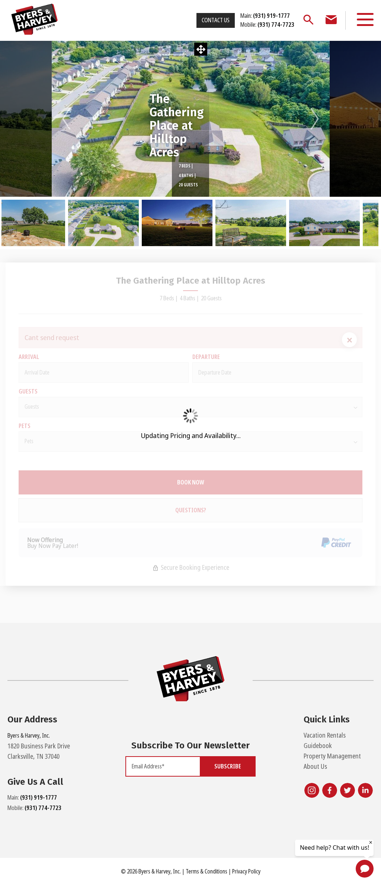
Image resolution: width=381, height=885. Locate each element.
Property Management (332, 756)
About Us (315, 766)
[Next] (314, 119)
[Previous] (66, 119)
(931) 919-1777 (38, 797)
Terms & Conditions (206, 871)
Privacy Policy (246, 871)
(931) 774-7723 (43, 808)
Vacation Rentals (325, 735)
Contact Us (216, 20)
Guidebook (318, 746)
